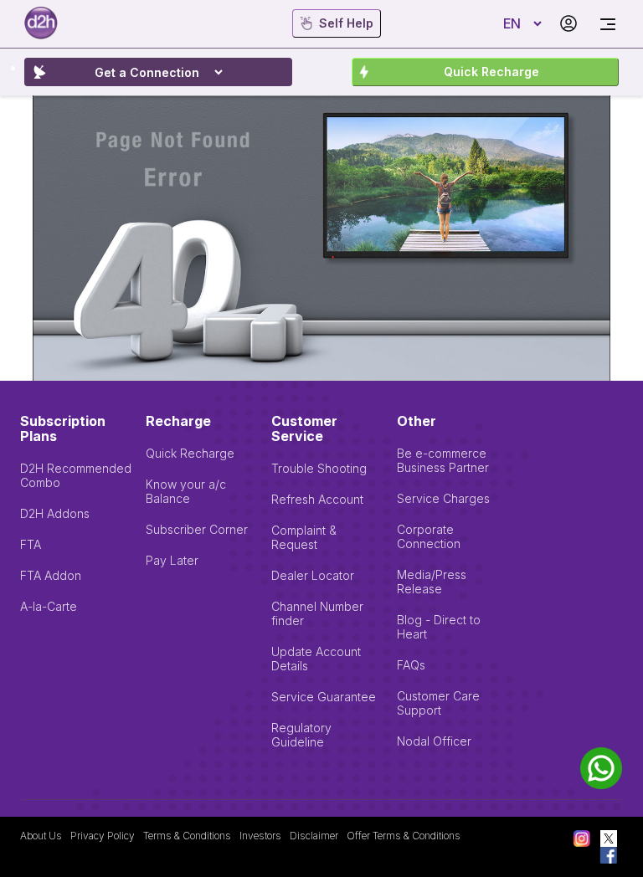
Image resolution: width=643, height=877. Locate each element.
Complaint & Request (304, 537)
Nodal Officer (434, 741)
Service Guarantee (323, 697)
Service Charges (443, 498)
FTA (30, 544)
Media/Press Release (431, 581)
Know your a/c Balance (186, 491)
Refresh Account (317, 499)
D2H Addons (55, 513)
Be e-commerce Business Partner (443, 460)
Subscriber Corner (197, 529)
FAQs (411, 665)
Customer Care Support (438, 703)
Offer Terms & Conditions (403, 836)
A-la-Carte (48, 606)
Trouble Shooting (319, 468)
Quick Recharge (491, 71)
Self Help (346, 23)
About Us (41, 836)
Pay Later (172, 560)
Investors (260, 836)
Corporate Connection (428, 536)
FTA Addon (50, 575)
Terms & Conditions (187, 836)
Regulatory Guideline (301, 735)
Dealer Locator (312, 575)
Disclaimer (314, 836)
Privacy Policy (102, 836)
